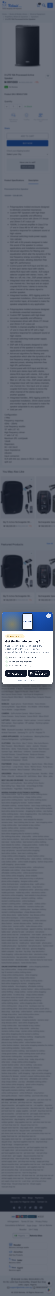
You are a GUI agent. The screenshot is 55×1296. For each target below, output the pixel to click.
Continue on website (27, 680)
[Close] (48, 615)
